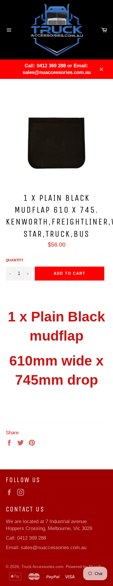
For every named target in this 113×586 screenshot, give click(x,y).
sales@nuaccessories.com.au (53, 547)
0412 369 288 (31, 538)
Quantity (14, 260)
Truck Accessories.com (42, 567)
